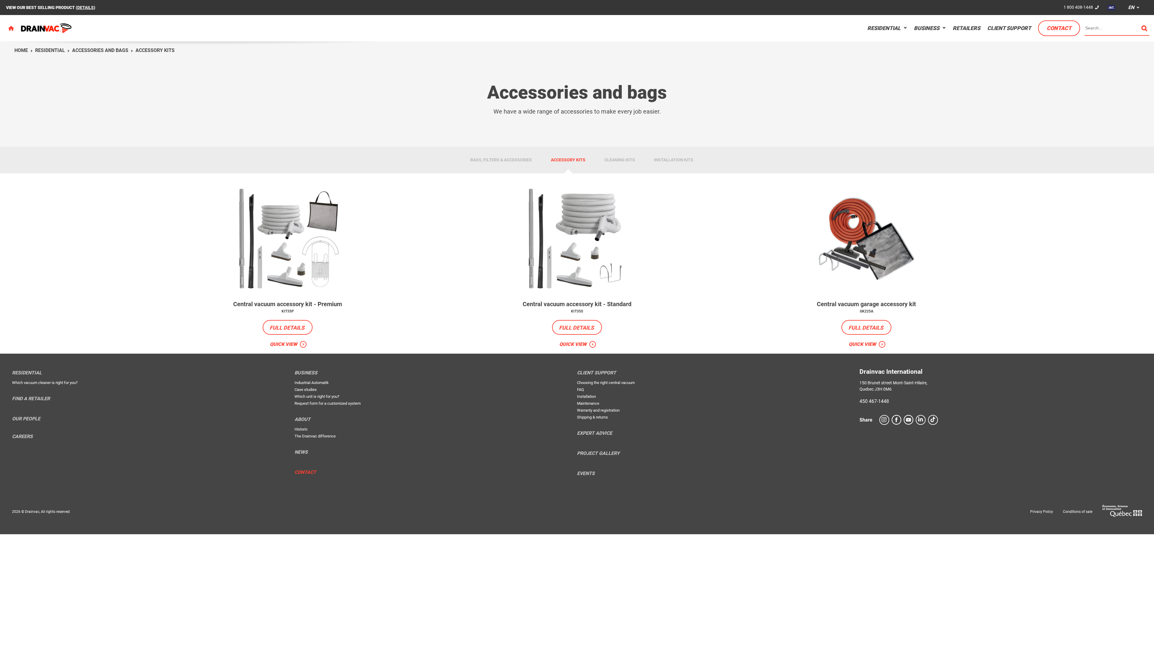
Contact (1059, 28)
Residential (884, 28)
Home (21, 50)
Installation (586, 396)
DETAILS (85, 7)
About (302, 419)
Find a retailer (31, 398)
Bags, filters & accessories (501, 159)
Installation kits (673, 159)
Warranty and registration (598, 410)
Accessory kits (155, 50)
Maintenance (588, 403)
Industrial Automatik (312, 382)
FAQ (580, 389)
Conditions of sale (1077, 512)
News (301, 452)
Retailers (966, 28)
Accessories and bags (100, 50)
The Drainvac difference (315, 436)
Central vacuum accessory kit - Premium (287, 304)
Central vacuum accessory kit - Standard (577, 304)
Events (586, 473)
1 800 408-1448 (1078, 7)
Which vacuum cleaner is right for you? (45, 382)
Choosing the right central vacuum (606, 382)
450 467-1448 (874, 401)
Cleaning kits (619, 159)
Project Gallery (598, 453)
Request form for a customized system (328, 403)
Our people (26, 418)
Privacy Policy (1041, 512)
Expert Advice (594, 433)
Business (926, 28)
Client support (1009, 28)
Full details (287, 327)
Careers (22, 436)
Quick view (283, 344)
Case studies (306, 389)
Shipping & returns (592, 417)
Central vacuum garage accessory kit (866, 304)
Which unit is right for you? (317, 396)
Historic (301, 429)
